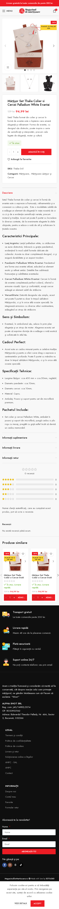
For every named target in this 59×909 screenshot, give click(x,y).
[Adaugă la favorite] (23, 554)
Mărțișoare (24, 173)
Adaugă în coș (36, 151)
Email (5, 838)
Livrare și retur (12, 751)
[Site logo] (29, 10)
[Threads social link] (15, 865)
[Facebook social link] (4, 865)
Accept (37, 903)
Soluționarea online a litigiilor (19, 757)
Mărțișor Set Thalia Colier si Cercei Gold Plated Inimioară (42, 577)
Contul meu (10, 796)
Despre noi (10, 791)
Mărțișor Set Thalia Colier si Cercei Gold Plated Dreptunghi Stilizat (15, 577)
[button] (5, 46)
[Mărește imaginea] (8, 67)
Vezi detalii (21, 903)
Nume (5, 826)
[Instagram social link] (10, 865)
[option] (25, 70)
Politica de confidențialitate (18, 740)
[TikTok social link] (21, 865)
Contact (9, 773)
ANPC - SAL (11, 762)
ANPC (8, 767)
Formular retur (12, 807)
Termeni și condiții (14, 735)
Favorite (9, 802)
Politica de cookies (14, 746)
